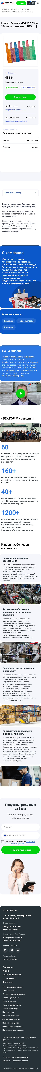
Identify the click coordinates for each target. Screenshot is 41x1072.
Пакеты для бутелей (11, 998)
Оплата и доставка (12, 974)
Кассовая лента (9, 991)
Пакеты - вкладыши (10, 1023)
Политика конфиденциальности (15, 1057)
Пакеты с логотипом (10, 1016)
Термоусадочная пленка (12, 987)
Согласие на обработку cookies (15, 1061)
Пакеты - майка (8, 1012)
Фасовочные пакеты (11, 1019)
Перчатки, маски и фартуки (14, 994)
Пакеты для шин (9, 1001)
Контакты (8, 982)
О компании (8, 978)
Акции (6, 971)
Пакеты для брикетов (12, 1005)
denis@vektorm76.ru (12, 937)
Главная (4, 9)
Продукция (13, 9)
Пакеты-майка (24, 9)
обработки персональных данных (20, 842)
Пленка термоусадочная (12, 1026)
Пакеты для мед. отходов (13, 1030)
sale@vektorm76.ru (12, 926)
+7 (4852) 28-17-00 (11, 940)
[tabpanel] (20, 216)
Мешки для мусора (10, 1008)
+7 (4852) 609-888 (11, 929)
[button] (21, 3)
